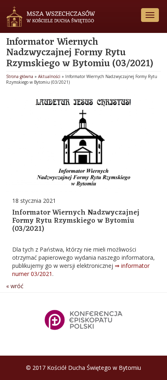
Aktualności (49, 76)
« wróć (15, 286)
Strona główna (19, 76)
